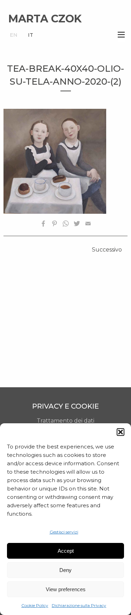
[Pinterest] (54, 224)
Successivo (107, 249)
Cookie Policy (34, 605)
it (30, 35)
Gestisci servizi (64, 532)
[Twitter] (76, 224)
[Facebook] (43, 224)
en (13, 35)
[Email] (88, 224)
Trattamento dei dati (65, 420)
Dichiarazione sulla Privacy (79, 605)
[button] (120, 432)
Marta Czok (45, 18)
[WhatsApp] (65, 224)
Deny (65, 570)
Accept (66, 551)
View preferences (66, 589)
